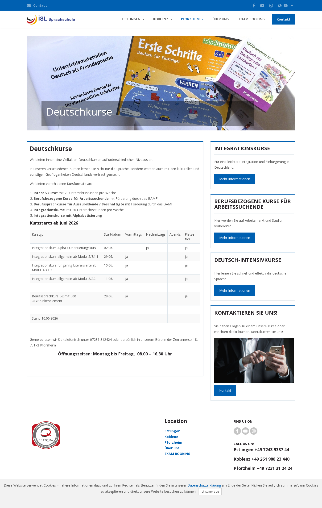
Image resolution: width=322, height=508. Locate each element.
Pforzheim (190, 19)
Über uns (220, 19)
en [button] (286, 5)
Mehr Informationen (234, 179)
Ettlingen (131, 19)
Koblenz (160, 19)
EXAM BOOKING (252, 19)
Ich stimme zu (210, 492)
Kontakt (283, 19)
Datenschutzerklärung (204, 485)
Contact (40, 5)
